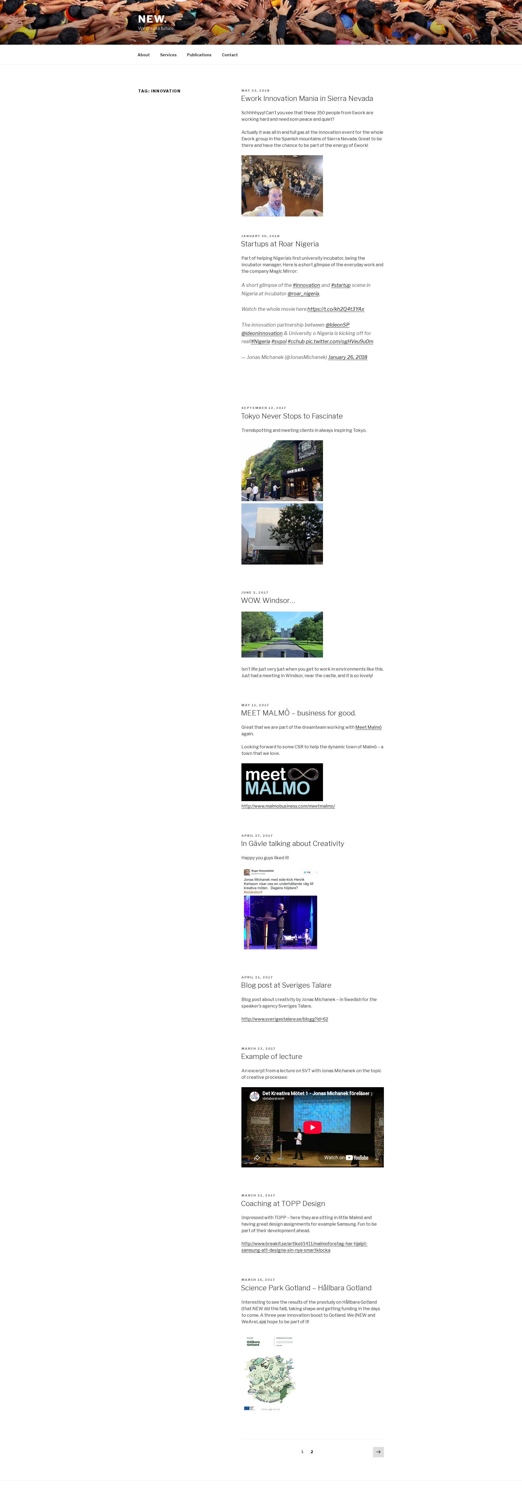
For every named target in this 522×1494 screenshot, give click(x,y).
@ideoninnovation (262, 333)
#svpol (279, 341)
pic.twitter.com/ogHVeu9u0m (339, 341)
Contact (230, 54)
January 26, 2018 (347, 357)
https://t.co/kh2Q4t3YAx (335, 309)
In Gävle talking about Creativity (292, 843)
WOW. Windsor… (268, 600)
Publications (199, 54)
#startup (341, 285)
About (144, 54)
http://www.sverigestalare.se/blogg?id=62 (284, 1019)
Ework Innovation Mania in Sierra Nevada (307, 98)
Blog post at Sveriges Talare (286, 985)
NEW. (152, 19)
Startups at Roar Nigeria (280, 244)
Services (168, 54)
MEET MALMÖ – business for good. (298, 713)
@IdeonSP (337, 325)
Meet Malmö (368, 727)
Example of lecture (271, 1056)
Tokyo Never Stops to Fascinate (292, 416)
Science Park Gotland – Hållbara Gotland (306, 1288)
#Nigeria (260, 341)
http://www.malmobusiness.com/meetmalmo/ (288, 806)
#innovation (306, 285)
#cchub (296, 341)
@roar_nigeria (303, 293)
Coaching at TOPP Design (283, 1203)
